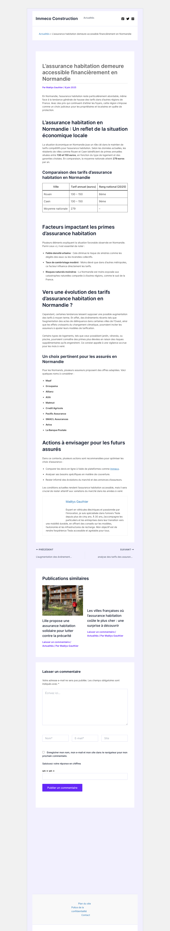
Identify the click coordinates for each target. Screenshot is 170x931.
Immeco (114, 468)
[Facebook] (122, 18)
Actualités (89, 17)
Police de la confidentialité (79, 909)
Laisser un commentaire (56, 642)
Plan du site (84, 903)
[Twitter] (127, 18)
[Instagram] (132, 18)
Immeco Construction (57, 18)
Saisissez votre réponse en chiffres (61, 763)
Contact (85, 915)
